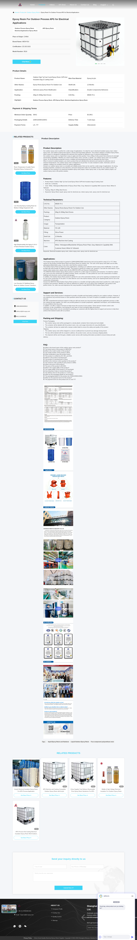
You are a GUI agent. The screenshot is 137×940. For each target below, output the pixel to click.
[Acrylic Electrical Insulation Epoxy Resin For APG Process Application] (26, 773)
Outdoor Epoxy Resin (33, 12)
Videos (52, 5)
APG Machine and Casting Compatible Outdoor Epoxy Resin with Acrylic (54, 790)
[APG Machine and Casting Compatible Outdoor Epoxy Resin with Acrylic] (54, 773)
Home (32, 5)
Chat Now (25, 62)
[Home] (20, 4)
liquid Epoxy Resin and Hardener (58, 741)
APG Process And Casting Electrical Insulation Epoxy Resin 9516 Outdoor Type (26, 833)
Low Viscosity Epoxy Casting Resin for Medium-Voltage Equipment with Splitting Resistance (25, 208)
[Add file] (100, 937)
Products (42, 5)
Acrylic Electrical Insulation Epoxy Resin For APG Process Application (26, 790)
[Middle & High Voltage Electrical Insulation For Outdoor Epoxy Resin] (111, 773)
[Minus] (132, 896)
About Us (73, 5)
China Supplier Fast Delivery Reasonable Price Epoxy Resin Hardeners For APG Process (83, 790)
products (22, 12)
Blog (94, 5)
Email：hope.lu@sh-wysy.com (24, 915)
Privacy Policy (28, 938)
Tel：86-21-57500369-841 (23, 911)
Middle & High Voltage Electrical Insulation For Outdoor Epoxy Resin (111, 790)
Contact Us (85, 5)
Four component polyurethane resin (102, 741)
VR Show (62, 5)
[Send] (132, 937)
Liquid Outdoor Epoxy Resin (80, 741)
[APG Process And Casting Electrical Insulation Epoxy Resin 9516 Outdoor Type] (26, 815)
